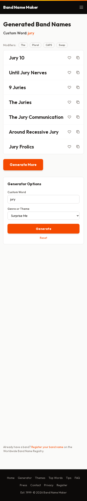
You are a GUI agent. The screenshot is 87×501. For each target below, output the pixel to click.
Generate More (23, 164)
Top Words (56, 478)
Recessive (37, 132)
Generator (25, 478)
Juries (19, 87)
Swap (62, 45)
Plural (35, 45)
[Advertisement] (43, 294)
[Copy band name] (78, 58)
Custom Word (16, 192)
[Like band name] (69, 58)
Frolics (26, 147)
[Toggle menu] (81, 7)
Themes (40, 478)
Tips (68, 478)
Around (17, 132)
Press (23, 485)
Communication (46, 117)
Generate (43, 229)
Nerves (39, 72)
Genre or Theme (18, 209)
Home (11, 478)
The (23, 45)
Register (62, 485)
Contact (35, 485)
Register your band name (47, 447)
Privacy (48, 485)
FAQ (77, 478)
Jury (13, 58)
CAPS (49, 45)
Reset (43, 238)
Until (14, 72)
